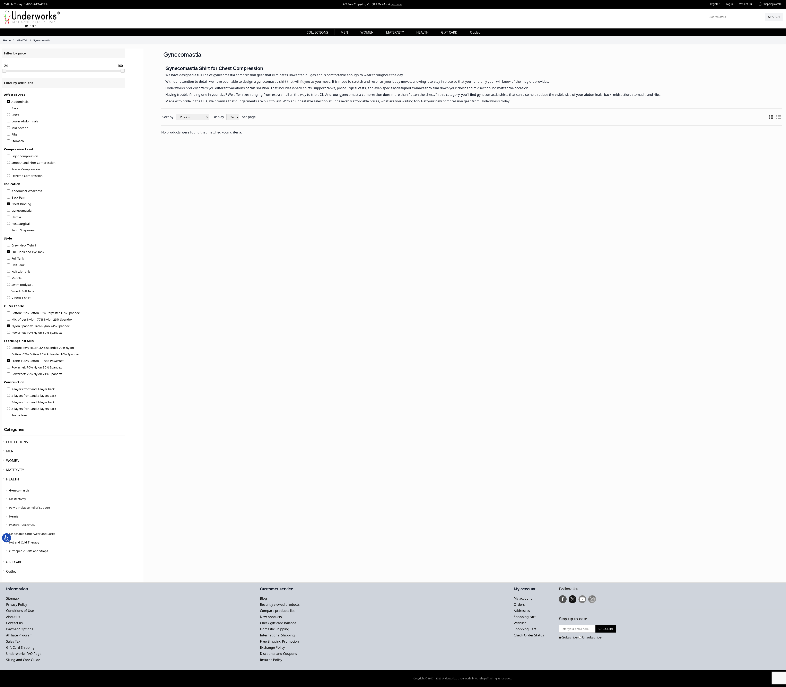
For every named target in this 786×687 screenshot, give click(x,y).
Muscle (16, 278)
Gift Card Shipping (20, 647)
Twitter (572, 599)
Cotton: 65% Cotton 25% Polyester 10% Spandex (45, 354)
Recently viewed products (280, 604)
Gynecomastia (21, 210)
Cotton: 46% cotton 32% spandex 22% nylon (42, 348)
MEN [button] (344, 32)
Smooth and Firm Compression (33, 162)
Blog (263, 598)
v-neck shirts (302, 88)
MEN (10, 451)
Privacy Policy (16, 604)
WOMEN (12, 460)
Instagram (592, 599)
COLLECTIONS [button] (317, 32)
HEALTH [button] (422, 32)
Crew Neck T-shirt (23, 245)
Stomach (17, 141)
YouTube (582, 599)
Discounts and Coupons (278, 654)
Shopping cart (525, 617)
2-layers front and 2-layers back (33, 395)
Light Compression (24, 156)
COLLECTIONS (17, 442)
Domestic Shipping (274, 629)
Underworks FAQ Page (23, 654)
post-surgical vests (351, 88)
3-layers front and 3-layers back (33, 409)
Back (14, 108)
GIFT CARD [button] (449, 32)
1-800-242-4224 (35, 4)
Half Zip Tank (20, 271)
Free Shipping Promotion (279, 641)
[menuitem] (317, 32)
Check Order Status (529, 635)
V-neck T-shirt (20, 298)
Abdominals (19, 101)
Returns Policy (271, 660)
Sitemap (12, 598)
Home (7, 40)
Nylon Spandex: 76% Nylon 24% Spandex (40, 326)
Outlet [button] (475, 32)
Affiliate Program (19, 635)
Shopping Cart (525, 629)
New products (271, 617)
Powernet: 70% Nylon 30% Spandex (36, 332)
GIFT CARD (14, 562)
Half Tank (18, 265)
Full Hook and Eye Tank (27, 252)
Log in (729, 4)
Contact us (14, 623)
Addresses (522, 611)
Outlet (11, 571)
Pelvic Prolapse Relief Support (29, 508)
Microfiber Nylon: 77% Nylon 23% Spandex (41, 319)
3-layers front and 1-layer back (33, 402)
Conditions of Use (20, 611)
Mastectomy (17, 499)
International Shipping (277, 635)
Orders (519, 604)
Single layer (19, 415)
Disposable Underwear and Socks (32, 534)
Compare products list (277, 611)
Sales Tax (13, 641)
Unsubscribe (592, 637)
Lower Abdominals (24, 121)
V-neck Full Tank (22, 291)
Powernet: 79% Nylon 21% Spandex (36, 374)
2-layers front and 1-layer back (33, 389)
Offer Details (396, 4)
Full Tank (17, 258)
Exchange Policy (272, 647)
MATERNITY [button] (395, 32)
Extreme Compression (27, 176)
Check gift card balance (278, 623)
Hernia (16, 217)
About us (13, 617)
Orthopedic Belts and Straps (28, 551)
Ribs (14, 134)
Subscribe (570, 637)
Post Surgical (20, 223)
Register (714, 4)
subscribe (606, 629)
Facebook (563, 599)
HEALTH (12, 479)
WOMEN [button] (367, 32)
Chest (15, 115)
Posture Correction (22, 525)
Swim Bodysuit (22, 284)
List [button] (778, 117)
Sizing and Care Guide (23, 660)
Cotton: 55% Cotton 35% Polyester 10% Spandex (45, 313)
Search (774, 16)
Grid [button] (771, 117)
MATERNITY (15, 470)
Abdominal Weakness (26, 191)
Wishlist (520, 623)
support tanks (324, 88)
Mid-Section (19, 128)
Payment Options (19, 629)
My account (523, 598)
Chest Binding (21, 204)
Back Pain (18, 197)
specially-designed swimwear (405, 88)
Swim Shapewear (23, 230)
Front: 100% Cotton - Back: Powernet (37, 361)
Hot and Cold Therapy (24, 542)
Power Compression (25, 169)
